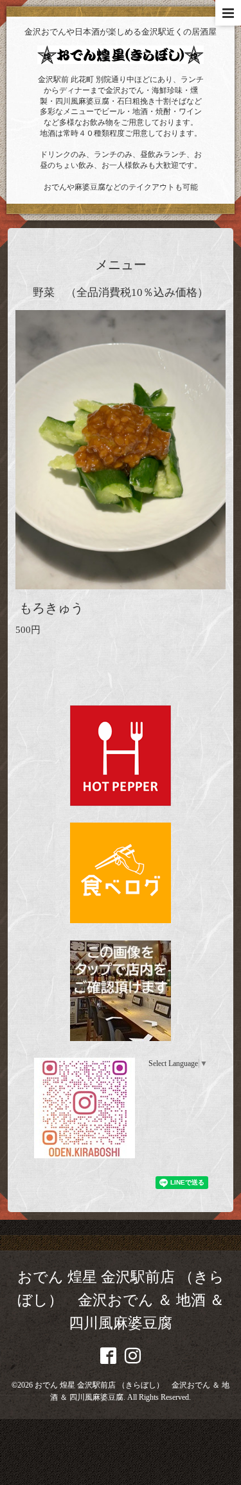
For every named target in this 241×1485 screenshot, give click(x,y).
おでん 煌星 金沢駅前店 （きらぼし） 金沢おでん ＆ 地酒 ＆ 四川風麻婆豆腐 (120, 1300)
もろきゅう (51, 608)
